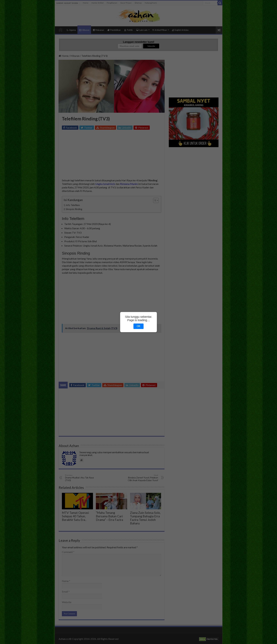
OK (138, 326)
